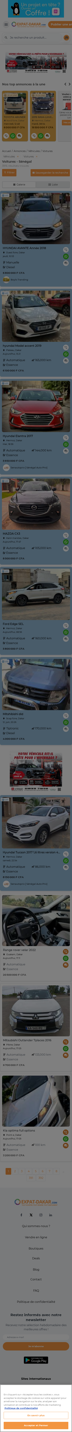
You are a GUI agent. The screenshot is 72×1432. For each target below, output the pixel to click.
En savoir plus (36, 1415)
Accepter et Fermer (36, 1425)
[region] (36, 1408)
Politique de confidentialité (21, 1408)
